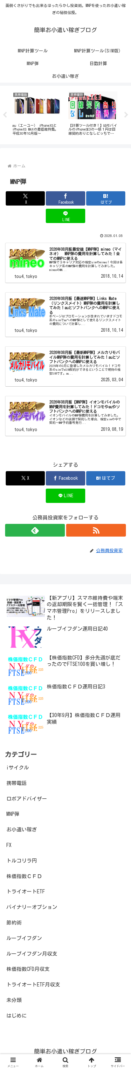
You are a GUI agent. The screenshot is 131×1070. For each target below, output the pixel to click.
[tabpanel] (37, 114)
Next (126, 115)
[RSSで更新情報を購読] (96, 530)
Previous (5, 115)
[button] (117, 858)
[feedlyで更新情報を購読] (35, 530)
